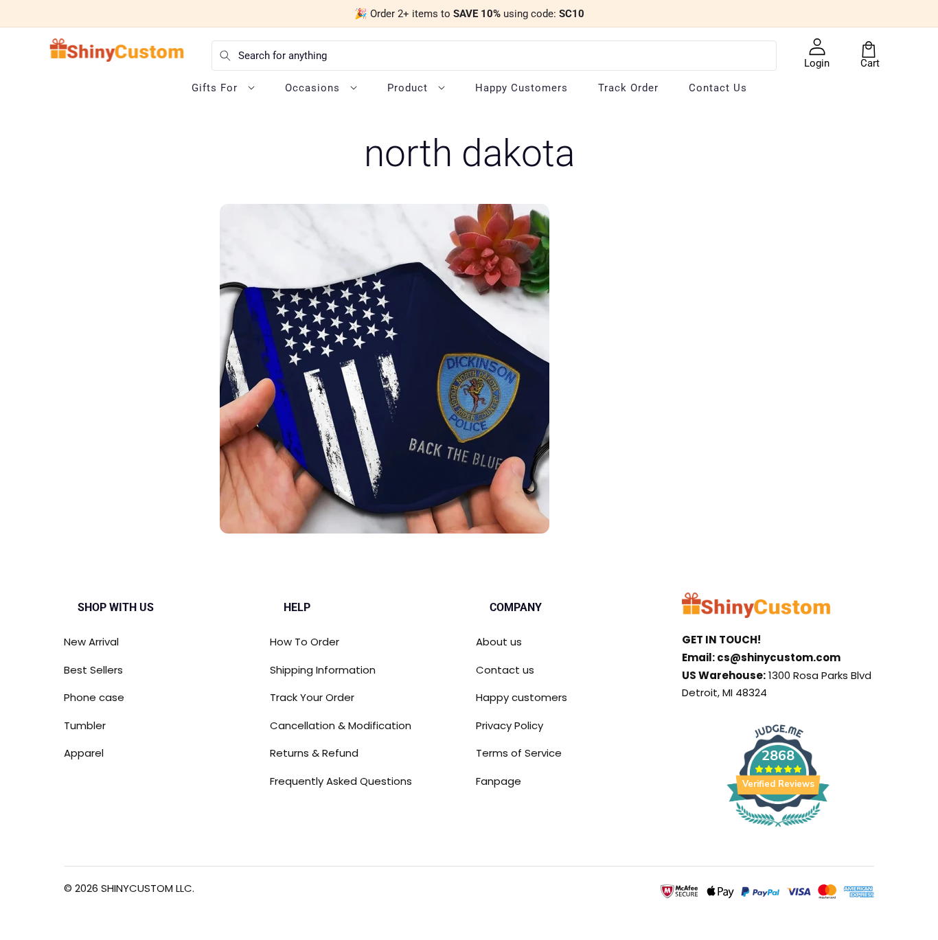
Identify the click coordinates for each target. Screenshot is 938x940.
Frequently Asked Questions (341, 781)
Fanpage (498, 781)
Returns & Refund (314, 753)
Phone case (94, 697)
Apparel (84, 753)
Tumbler (85, 725)
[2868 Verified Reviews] (778, 829)
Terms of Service (519, 753)
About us (499, 641)
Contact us (505, 670)
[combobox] (494, 56)
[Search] (225, 56)
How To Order (304, 641)
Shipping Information (323, 670)
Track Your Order (312, 697)
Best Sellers (93, 670)
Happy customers (521, 697)
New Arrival (91, 641)
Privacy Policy (509, 725)
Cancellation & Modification (340, 725)
